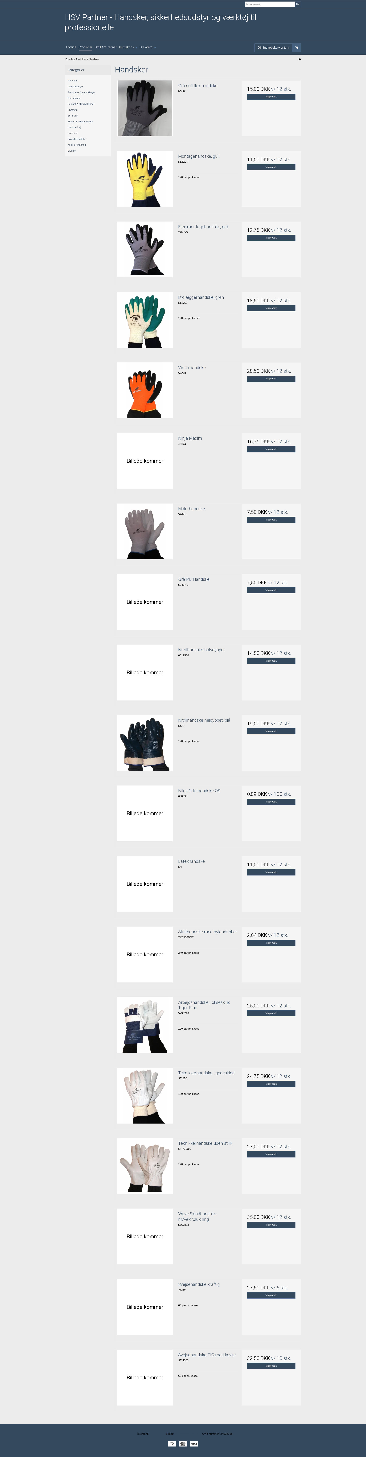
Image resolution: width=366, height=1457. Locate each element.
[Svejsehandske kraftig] (144, 1309)
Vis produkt (271, 96)
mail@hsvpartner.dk (187, 1433)
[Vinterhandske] (144, 392)
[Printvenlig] (299, 59)
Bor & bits (73, 115)
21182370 (156, 1433)
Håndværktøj (74, 127)
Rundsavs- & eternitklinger (81, 92)
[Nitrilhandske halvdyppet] (144, 674)
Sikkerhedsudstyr (77, 139)
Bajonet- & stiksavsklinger (81, 104)
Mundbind (73, 80)
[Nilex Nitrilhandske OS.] (144, 815)
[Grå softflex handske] (144, 110)
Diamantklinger (75, 86)
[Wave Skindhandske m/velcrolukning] (144, 1238)
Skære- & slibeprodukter (80, 121)
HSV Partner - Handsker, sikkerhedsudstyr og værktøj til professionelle (160, 22)
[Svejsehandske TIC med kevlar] (144, 1379)
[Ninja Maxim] (144, 462)
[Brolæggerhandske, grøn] (144, 322)
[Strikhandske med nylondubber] (144, 956)
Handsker (73, 133)
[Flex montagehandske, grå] (144, 251)
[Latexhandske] (144, 886)
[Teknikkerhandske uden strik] (144, 1168)
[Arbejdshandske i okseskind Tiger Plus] (144, 1027)
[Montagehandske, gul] (144, 180)
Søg (298, 4)
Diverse (72, 150)
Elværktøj (72, 110)
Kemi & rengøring (77, 145)
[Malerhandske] (144, 533)
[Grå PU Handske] (144, 604)
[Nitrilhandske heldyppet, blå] (144, 744)
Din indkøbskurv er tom (273, 47)
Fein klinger (74, 98)
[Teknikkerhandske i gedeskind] (144, 1097)
